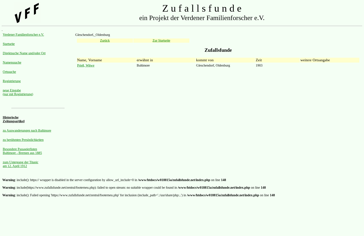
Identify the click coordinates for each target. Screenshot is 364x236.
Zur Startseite (161, 40)
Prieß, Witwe (85, 65)
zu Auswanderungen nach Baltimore (27, 130)
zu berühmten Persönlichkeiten (23, 140)
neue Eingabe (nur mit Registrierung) (18, 92)
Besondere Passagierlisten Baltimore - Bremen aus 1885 (22, 151)
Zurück (105, 40)
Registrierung (12, 81)
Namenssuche (12, 62)
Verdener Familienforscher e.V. (23, 34)
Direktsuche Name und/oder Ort (24, 53)
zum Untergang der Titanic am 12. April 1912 (20, 164)
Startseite (9, 44)
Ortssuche (9, 72)
